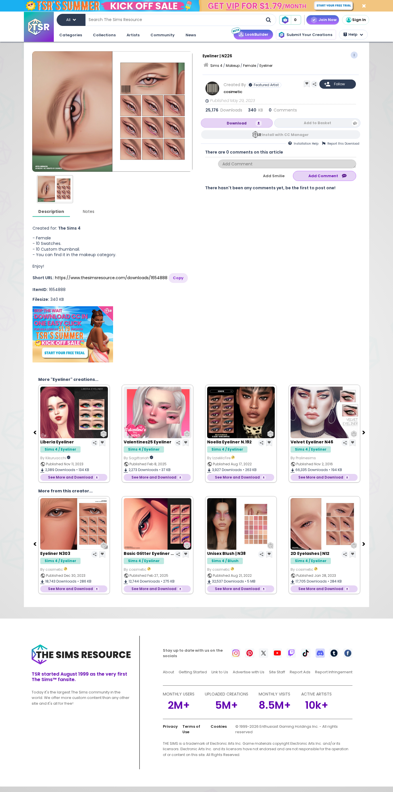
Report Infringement (333, 672)
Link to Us (219, 672)
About (168, 672)
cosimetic (233, 91)
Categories (70, 35)
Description (51, 211)
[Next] (364, 432)
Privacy (170, 726)
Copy (178, 278)
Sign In (359, 19)
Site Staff (277, 672)
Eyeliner (266, 65)
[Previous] (35, 432)
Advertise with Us (248, 672)
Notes (88, 211)
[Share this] (314, 84)
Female (249, 65)
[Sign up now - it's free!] (73, 334)
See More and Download (70, 477)
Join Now (327, 19)
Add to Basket (317, 122)
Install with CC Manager (285, 134)
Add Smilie (274, 176)
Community (162, 35)
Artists (133, 35)
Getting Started (193, 672)
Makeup (233, 65)
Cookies (219, 726)
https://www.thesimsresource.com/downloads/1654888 (111, 278)
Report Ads (300, 672)
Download (237, 123)
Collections (104, 35)
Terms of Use (191, 729)
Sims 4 (216, 65)
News (191, 35)
